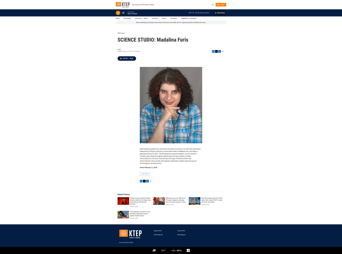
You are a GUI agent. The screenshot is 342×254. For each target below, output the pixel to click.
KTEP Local (121, 33)
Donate (221, 5)
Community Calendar (188, 18)
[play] (118, 13)
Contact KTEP (181, 230)
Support (155, 18)
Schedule (173, 18)
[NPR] (163, 250)
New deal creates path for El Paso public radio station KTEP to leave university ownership (212, 200)
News (118, 18)
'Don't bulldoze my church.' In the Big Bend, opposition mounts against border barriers (140, 214)
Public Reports (181, 234)
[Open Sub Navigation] (121, 18)
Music (146, 18)
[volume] (123, 13)
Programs (127, 18)
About (164, 18)
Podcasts (138, 18)
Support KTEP (158, 230)
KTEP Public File (158, 234)
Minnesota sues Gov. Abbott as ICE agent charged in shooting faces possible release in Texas (176, 200)
